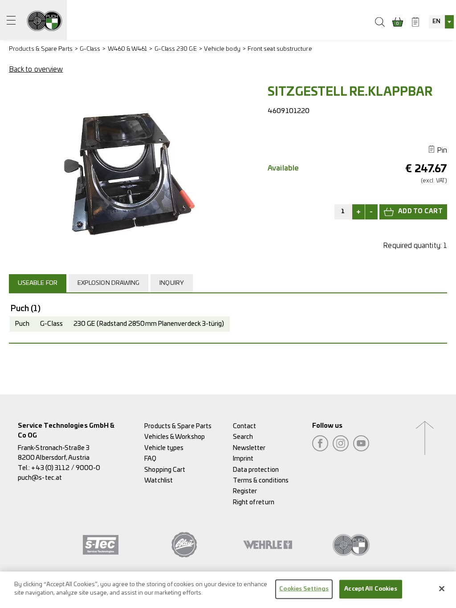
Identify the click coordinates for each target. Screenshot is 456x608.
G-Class (90, 49)
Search (243, 437)
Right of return (253, 502)
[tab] (39, 283)
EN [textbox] (436, 21)
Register (245, 491)
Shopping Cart (164, 469)
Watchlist (158, 480)
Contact (244, 426)
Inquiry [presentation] (171, 283)
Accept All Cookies (370, 589)
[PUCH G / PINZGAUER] (44, 20)
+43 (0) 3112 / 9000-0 (65, 468)
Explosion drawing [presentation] (108, 283)
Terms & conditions (261, 480)
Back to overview (36, 69)
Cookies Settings (304, 589)
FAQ (150, 458)
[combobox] (441, 21)
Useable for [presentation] (37, 283)
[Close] (442, 588)
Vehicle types (163, 448)
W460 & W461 (127, 49)
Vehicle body (222, 49)
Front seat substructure (280, 49)
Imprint (243, 458)
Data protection (256, 469)
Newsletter (249, 448)
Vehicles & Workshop (174, 437)
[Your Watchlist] (415, 22)
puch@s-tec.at (40, 477)
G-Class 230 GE (176, 49)
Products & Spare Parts (41, 49)
